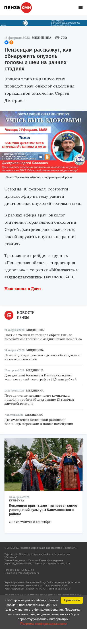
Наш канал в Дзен (22, 288)
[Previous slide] (10, 461)
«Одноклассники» (23, 277)
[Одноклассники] (11, 42)
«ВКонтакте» (62, 269)
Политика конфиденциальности (43, 623)
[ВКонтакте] (6, 42)
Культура (16, 500)
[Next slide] (77, 461)
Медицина (41, 37)
